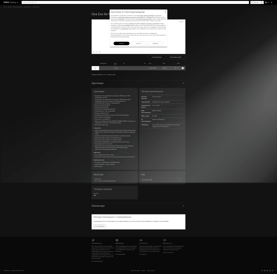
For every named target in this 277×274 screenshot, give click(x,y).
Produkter (9, 6)
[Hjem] (10, 2)
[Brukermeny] (271, 2)
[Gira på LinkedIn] (267, 270)
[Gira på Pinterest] (272, 270)
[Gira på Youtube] (265, 270)
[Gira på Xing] (270, 270)
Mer (95, 195)
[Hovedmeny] (17, 2)
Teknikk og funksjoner (17, 6)
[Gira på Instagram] (262, 270)
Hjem (5, 6)
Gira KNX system (27, 6)
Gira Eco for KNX (36, 6)
